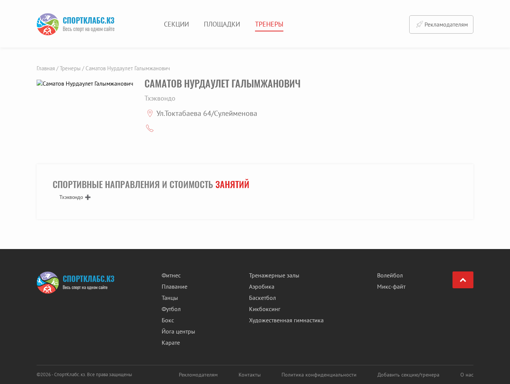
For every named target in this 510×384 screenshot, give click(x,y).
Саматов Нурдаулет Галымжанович (127, 68)
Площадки (222, 24)
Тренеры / (72, 68)
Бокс (168, 320)
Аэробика (261, 286)
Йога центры (178, 331)
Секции (176, 24)
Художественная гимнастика (286, 320)
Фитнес (171, 275)
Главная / (47, 68)
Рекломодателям (198, 374)
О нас (466, 374)
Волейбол (390, 275)
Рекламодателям (446, 24)
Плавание (174, 286)
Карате (171, 342)
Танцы (170, 297)
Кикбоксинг (264, 309)
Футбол (171, 309)
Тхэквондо (71, 197)
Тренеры (269, 24)
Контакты (250, 374)
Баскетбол (262, 297)
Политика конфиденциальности (319, 374)
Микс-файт (391, 286)
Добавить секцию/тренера (408, 374)
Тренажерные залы (274, 275)
